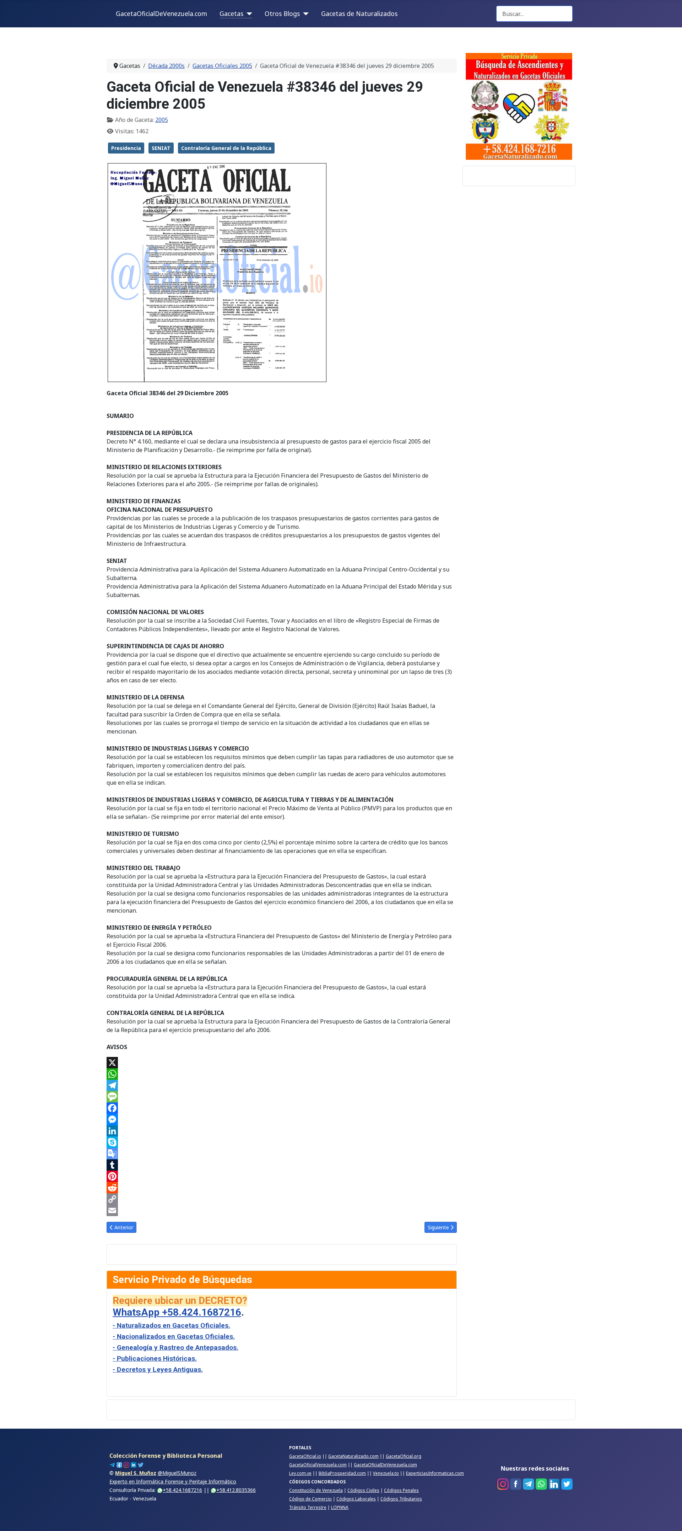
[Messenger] (282, 1119)
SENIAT (161, 148)
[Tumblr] (282, 1165)
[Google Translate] (282, 1153)
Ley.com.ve (300, 1473)
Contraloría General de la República (226, 148)
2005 (161, 120)
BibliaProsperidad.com (342, 1473)
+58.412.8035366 (236, 1490)
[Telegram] (282, 1085)
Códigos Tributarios (401, 1499)
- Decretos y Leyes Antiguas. (158, 1369)
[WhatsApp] (282, 1074)
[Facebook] (282, 1108)
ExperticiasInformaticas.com (435, 1473)
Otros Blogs (282, 13)
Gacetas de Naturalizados (359, 13)
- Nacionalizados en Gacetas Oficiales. (174, 1336)
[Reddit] (282, 1187)
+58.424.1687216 (182, 1490)
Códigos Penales (401, 1490)
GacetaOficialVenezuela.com (318, 1465)
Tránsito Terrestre (307, 1507)
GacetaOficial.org (403, 1456)
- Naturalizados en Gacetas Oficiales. (171, 1325)
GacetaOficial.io (305, 1456)
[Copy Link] (282, 1199)
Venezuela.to (386, 1473)
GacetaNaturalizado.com (353, 1456)
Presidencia (126, 148)
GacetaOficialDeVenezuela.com (161, 13)
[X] (282, 1062)
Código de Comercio (310, 1499)
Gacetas (231, 13)
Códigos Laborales (356, 1499)
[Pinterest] (282, 1176)
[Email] (282, 1210)
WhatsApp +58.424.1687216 (177, 1312)
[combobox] (534, 14)
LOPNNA (339, 1507)
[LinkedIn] (282, 1131)
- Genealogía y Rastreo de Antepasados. (175, 1347)
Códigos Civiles (363, 1490)
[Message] (282, 1096)
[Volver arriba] (669, 1517)
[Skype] (282, 1142)
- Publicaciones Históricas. (155, 1358)
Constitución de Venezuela (316, 1490)
